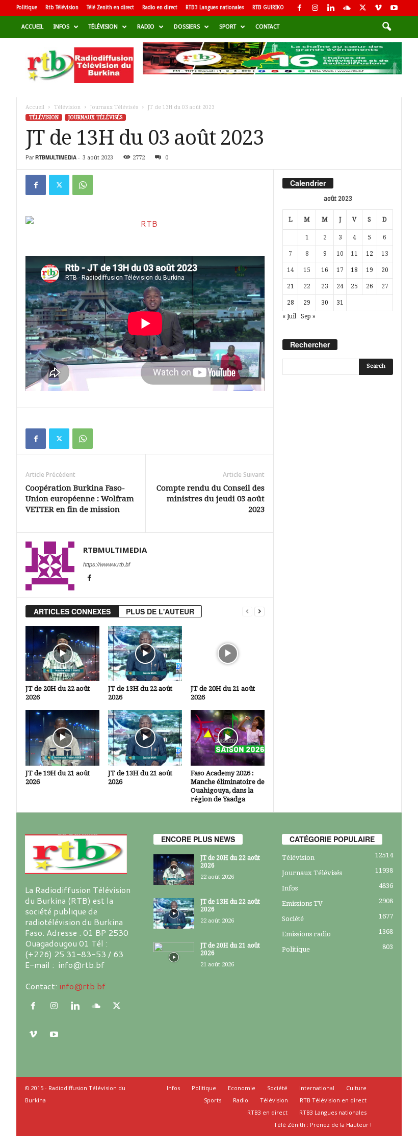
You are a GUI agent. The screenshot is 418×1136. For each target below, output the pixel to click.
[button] (386, 27)
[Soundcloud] (347, 8)
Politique (26, 7)
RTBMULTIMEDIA (55, 157)
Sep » (308, 316)
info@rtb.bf (82, 986)
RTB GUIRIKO (268, 7)
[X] (362, 8)
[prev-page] (247, 611)
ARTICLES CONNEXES (72, 611)
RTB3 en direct (267, 1112)
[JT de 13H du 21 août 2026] (145, 737)
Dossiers (187, 26)
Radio (145, 26)
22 (306, 286)
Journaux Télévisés (114, 107)
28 (290, 302)
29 (306, 302)
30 (324, 302)
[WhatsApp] (82, 185)
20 (384, 270)
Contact (267, 26)
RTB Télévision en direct (333, 1100)
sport (227, 26)
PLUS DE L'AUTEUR (160, 611)
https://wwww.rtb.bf (106, 564)
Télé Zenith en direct (110, 7)
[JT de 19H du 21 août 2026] (62, 737)
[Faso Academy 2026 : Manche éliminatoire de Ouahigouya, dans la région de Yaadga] (228, 737)
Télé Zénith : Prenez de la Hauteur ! (323, 1124)
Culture (356, 1088)
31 (340, 302)
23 (324, 286)
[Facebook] (299, 8)
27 (384, 286)
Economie (241, 1088)
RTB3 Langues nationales (215, 7)
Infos (61, 26)
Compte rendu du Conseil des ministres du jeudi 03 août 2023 (210, 498)
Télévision (103, 26)
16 (324, 270)
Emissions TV (302, 903)
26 (369, 286)
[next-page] (259, 611)
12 (369, 253)
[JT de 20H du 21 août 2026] (228, 653)
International (316, 1088)
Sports (212, 1100)
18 (354, 270)
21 (290, 286)
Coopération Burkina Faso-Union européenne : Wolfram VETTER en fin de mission (79, 498)
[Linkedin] (331, 8)
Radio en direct (159, 7)
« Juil (289, 316)
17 (340, 270)
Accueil (32, 26)
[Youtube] (394, 8)
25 (354, 286)
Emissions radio (306, 934)
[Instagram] (315, 8)
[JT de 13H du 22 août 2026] (145, 653)
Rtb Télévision (62, 7)
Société (293, 919)
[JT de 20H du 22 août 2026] (62, 653)
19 (369, 270)
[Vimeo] (378, 8)
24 (340, 286)
